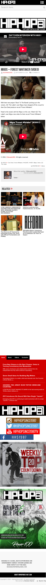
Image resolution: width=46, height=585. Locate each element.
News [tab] (3, 357)
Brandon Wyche (29, 581)
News (39, 162)
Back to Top (42, 581)
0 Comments (35, 72)
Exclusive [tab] (25, 357)
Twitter (16, 177)
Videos (43, 166)
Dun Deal (10, 162)
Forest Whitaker (18, 162)
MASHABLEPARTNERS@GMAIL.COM (17, 566)
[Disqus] (23, 268)
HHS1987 (25, 162)
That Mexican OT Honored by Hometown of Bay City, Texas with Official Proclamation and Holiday (10, 234)
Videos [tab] (17, 357)
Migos (35, 162)
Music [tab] (10, 357)
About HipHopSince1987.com (23, 575)
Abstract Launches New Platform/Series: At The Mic (31, 208)
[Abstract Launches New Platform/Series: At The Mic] (33, 199)
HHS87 (31, 162)
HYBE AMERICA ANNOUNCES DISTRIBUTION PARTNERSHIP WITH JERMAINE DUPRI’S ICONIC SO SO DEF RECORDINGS (11, 210)
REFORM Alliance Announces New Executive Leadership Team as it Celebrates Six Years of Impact (33, 233)
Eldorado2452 (7, 72)
